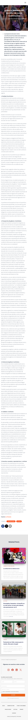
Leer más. (11, 616)
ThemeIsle (19, 716)
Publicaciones (8, 709)
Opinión (5, 639)
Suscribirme (13, 695)
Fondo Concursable (21, 705)
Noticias (19, 521)
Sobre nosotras (10, 705)
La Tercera (8, 517)
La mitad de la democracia (11, 568)
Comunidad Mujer (11, 521)
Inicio (3, 705)
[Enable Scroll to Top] (25, 717)
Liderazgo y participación (8, 566)
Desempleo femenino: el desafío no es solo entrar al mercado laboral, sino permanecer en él (13, 605)
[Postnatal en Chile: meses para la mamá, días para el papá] (14, 629)
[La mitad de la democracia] (14, 555)
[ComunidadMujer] (4, 2)
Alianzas (14, 713)
